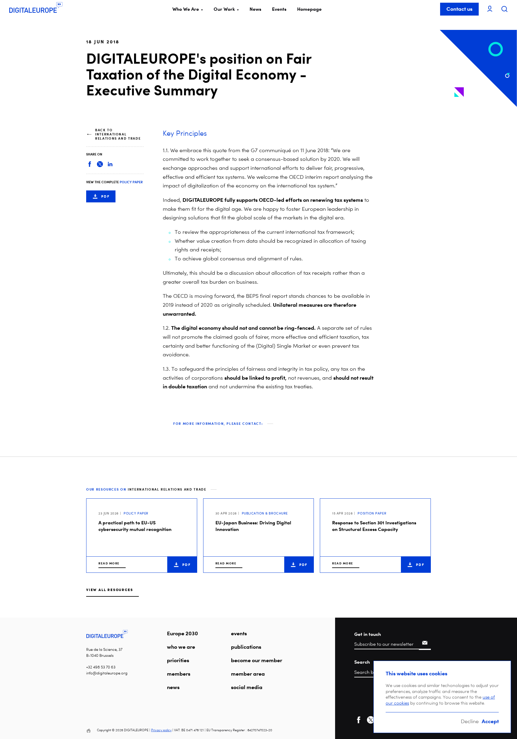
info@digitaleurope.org (106, 673)
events (239, 633)
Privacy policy (161, 730)
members (178, 673)
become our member (256, 660)
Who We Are (185, 9)
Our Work (224, 9)
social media (246, 687)
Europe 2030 (182, 633)
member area (248, 673)
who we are (181, 646)
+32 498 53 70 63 (100, 667)
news (173, 687)
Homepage (309, 9)
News (255, 9)
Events (279, 9)
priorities (178, 660)
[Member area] (489, 9)
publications (246, 646)
